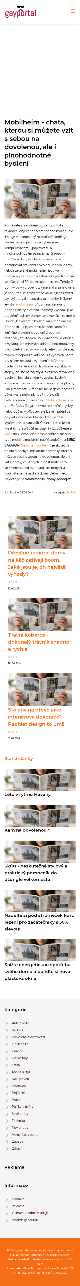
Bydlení (71, 492)
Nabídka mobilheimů (36, 445)
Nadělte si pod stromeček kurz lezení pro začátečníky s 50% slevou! (39, 922)
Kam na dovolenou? (26, 830)
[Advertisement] (40, 65)
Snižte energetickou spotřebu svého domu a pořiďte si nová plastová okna (37, 971)
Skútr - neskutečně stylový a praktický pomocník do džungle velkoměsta (35, 872)
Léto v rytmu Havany (27, 794)
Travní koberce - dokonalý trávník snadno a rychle (38, 642)
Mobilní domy (56, 400)
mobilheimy (25, 305)
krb (46, 395)
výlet (8, 434)
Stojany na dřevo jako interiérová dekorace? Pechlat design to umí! (36, 717)
